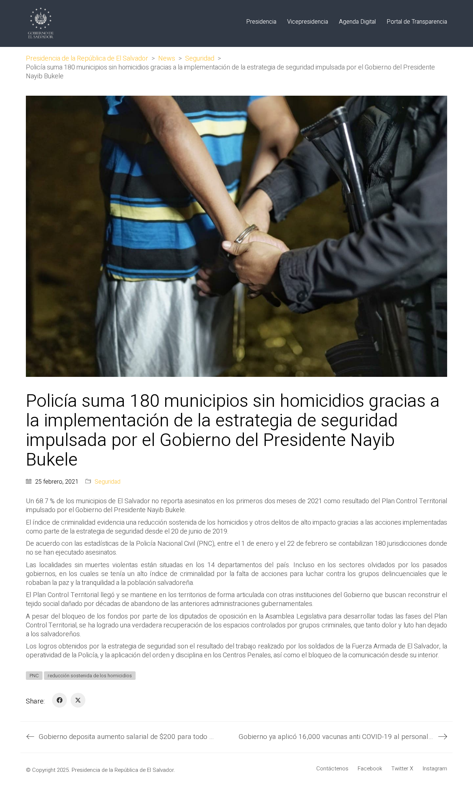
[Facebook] (59, 700)
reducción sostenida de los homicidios (90, 675)
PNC (34, 675)
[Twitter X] (78, 700)
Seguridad (107, 482)
